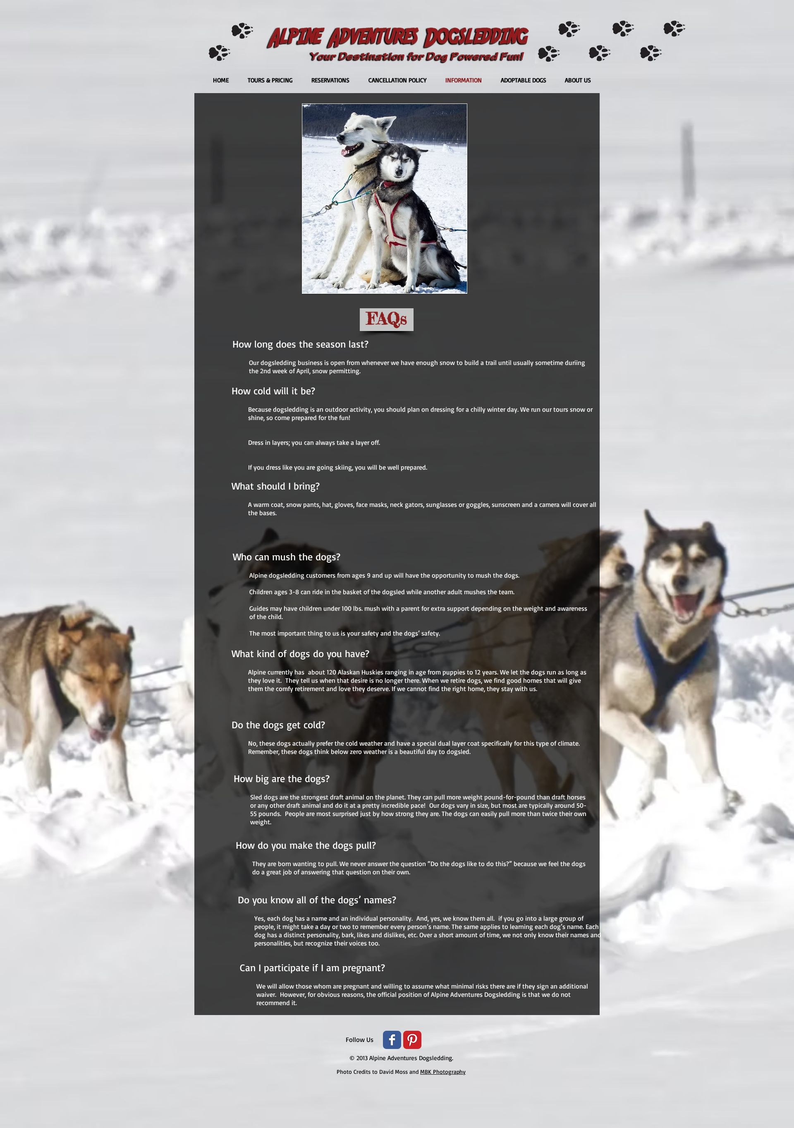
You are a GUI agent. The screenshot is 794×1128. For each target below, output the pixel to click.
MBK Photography (443, 1071)
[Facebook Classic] (392, 1040)
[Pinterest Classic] (412, 1040)
